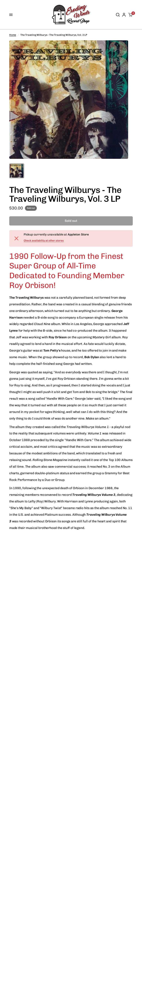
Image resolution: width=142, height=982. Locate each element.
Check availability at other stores (44, 240)
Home (12, 34)
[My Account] (124, 14)
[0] (130, 14)
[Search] (118, 14)
